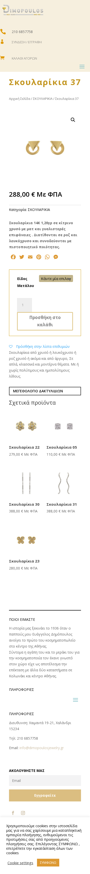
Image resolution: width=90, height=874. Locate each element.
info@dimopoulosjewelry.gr (42, 747)
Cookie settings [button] (20, 862)
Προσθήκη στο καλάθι (45, 321)
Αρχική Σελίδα (19, 98)
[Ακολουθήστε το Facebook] (13, 813)
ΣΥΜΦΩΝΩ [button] (48, 862)
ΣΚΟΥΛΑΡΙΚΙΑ (42, 98)
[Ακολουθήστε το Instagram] (23, 813)
